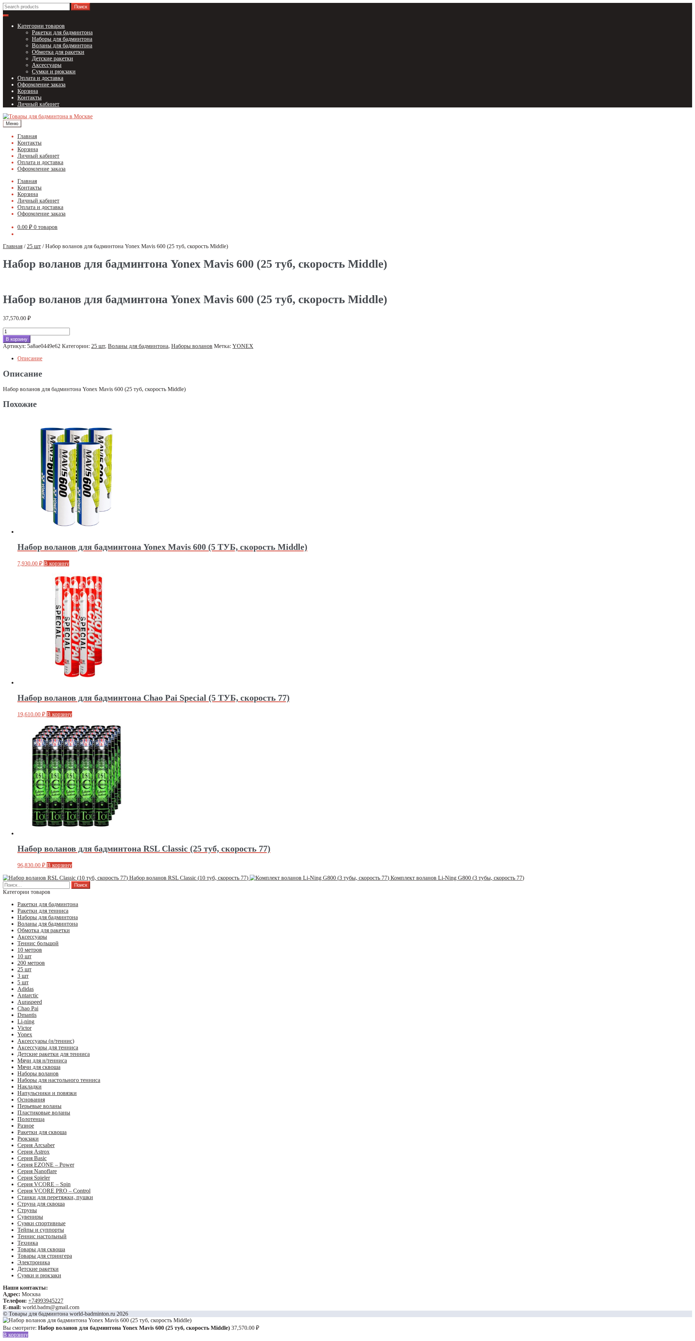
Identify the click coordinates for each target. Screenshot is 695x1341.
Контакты (29, 97)
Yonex (24, 1034)
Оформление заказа (41, 84)
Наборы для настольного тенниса (58, 1080)
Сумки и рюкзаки (54, 71)
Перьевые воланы (39, 1106)
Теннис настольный (42, 1236)
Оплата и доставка (40, 78)
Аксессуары (47, 65)
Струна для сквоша (41, 1204)
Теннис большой (38, 943)
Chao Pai (27, 1008)
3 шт (23, 976)
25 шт (34, 246)
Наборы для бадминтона (62, 39)
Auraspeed (29, 1002)
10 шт (24, 956)
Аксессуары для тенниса (47, 1047)
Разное (25, 1126)
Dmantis (27, 1015)
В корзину (17, 339)
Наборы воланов (191, 346)
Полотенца (31, 1119)
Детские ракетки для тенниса (53, 1054)
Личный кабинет (38, 104)
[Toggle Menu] (6, 15)
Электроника (33, 1262)
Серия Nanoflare (37, 1171)
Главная (27, 136)
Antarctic (27, 995)
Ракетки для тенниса (42, 911)
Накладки (29, 1086)
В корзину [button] (56, 563)
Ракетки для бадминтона (62, 32)
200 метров (31, 963)
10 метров (29, 950)
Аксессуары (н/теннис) (45, 1041)
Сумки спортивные (41, 1223)
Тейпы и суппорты (40, 1230)
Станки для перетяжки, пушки (55, 1197)
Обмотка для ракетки (58, 52)
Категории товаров (41, 26)
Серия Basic (32, 1158)
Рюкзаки (28, 1139)
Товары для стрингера (44, 1256)
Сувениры (30, 1217)
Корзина (27, 91)
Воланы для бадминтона (62, 45)
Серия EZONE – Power (45, 1165)
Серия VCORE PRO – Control (53, 1191)
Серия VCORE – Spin (44, 1184)
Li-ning (25, 1021)
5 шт (23, 982)
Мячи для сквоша (38, 1067)
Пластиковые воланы (43, 1112)
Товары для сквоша (41, 1249)
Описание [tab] (29, 358)
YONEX (242, 346)
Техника (27, 1243)
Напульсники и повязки (47, 1093)
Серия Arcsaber (36, 1145)
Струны (27, 1210)
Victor (24, 1028)
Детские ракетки (52, 58)
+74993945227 (45, 1301)
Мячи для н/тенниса (42, 1060)
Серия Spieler (33, 1178)
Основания (31, 1099)
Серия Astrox (33, 1152)
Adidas (25, 989)
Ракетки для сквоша (42, 1132)
